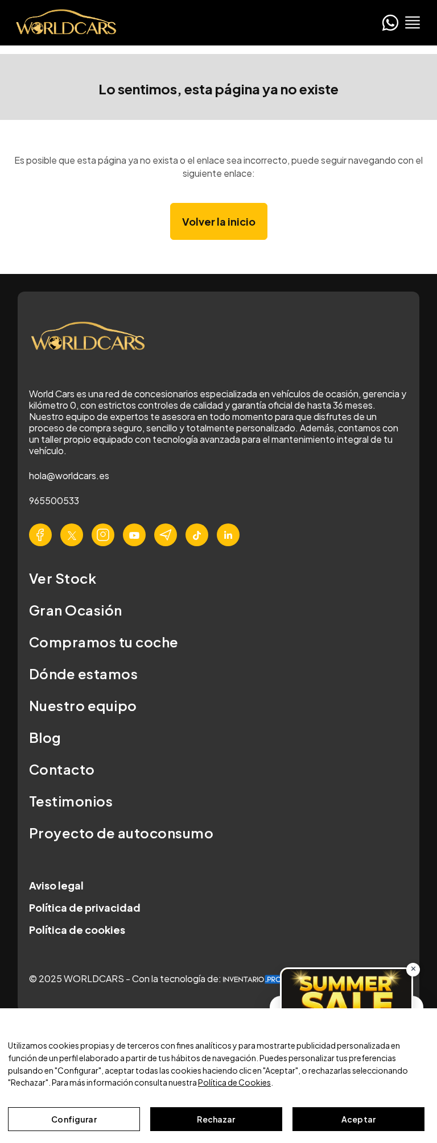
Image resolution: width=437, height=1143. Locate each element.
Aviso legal (56, 885)
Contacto (62, 769)
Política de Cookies (234, 1082)
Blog (45, 737)
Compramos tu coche (104, 641)
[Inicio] (62, 22)
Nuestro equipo (83, 705)
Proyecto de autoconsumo (121, 832)
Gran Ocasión (75, 609)
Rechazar (216, 1119)
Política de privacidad (85, 907)
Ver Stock (62, 578)
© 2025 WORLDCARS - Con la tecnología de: (126, 978)
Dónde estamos (83, 673)
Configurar (73, 1119)
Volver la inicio (218, 221)
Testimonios (71, 800)
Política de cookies (77, 929)
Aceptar (358, 1119)
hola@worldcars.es (69, 475)
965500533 (54, 500)
